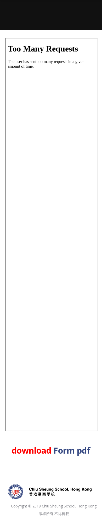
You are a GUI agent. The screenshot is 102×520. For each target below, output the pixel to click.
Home (34, 18)
